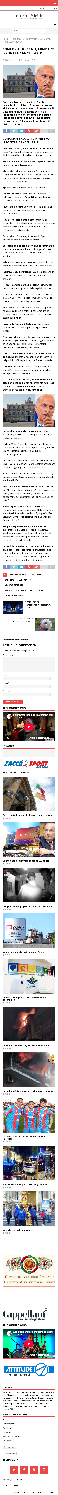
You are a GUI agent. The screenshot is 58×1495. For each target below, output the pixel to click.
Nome (5, 675)
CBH (53, 1492)
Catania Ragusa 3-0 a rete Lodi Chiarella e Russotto (25, 1137)
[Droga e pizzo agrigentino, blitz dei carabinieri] (29, 885)
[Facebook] (24, 1470)
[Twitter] (14, 1470)
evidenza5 (9, 580)
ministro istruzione (14, 585)
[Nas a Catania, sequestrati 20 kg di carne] (29, 1163)
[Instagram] (44, 1470)
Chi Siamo (7, 1432)
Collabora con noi (10, 1423)
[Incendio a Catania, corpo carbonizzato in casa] (29, 1069)
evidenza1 (36, 575)
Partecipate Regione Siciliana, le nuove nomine (28, 815)
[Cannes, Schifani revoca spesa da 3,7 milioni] (29, 839)
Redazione (25, 60)
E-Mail (5, 683)
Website (6, 691)
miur (41, 590)
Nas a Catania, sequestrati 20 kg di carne (25, 1184)
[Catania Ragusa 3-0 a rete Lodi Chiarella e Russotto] (29, 1115)
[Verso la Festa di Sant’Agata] (29, 1208)
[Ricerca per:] (29, 30)
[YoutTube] (34, 1470)
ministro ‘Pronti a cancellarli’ (19, 590)
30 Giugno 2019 (11, 60)
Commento (8, 655)
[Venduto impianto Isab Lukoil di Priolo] (29, 930)
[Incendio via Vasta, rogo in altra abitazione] (29, 1024)
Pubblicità (7, 1428)
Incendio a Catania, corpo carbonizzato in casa (28, 1091)
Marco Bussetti (26, 580)
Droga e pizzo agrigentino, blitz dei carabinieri (28, 906)
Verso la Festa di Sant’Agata (18, 1230)
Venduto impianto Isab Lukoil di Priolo (23, 952)
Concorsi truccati (18, 575)
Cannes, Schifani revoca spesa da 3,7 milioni (26, 860)
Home (5, 1419)
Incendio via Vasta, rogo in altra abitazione (26, 1045)
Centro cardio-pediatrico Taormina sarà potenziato (24, 998)
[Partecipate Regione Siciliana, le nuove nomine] (29, 794)
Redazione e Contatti (11, 1436)
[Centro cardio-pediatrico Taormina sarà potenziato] (29, 976)
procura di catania (14, 595)
